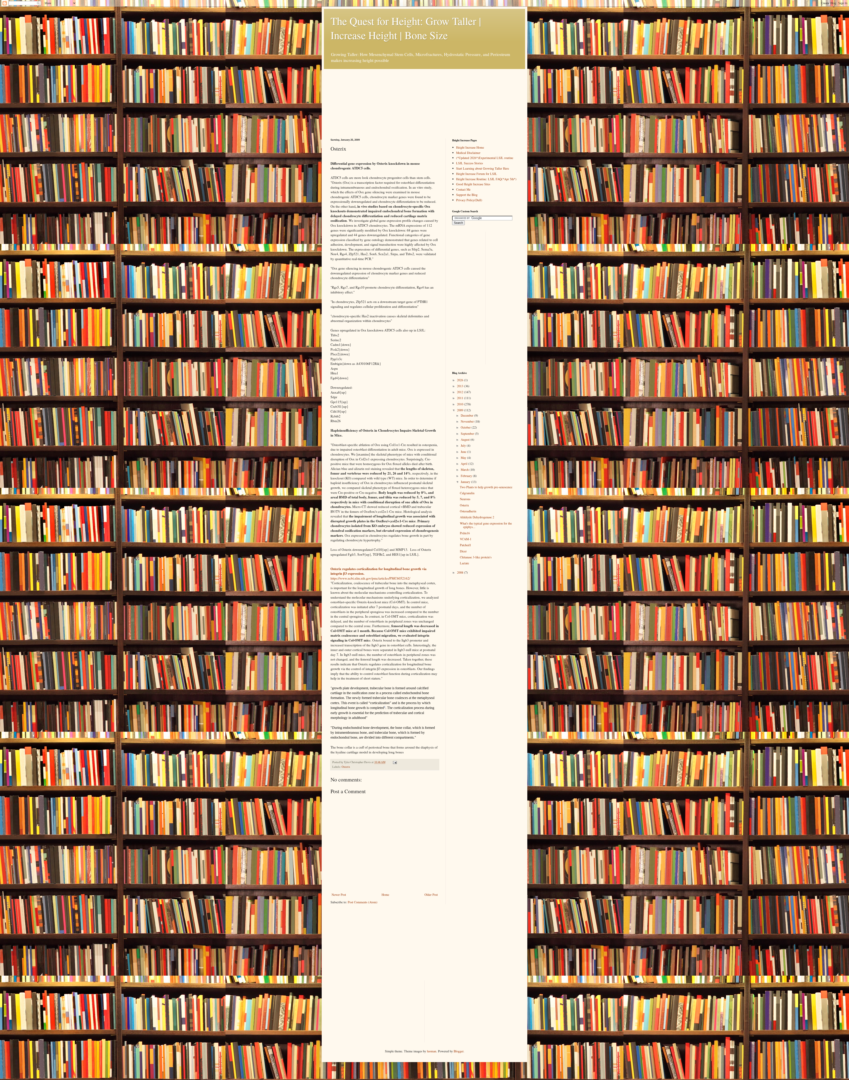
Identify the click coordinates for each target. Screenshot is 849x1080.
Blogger (458, 1051)
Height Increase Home (470, 147)
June (464, 452)
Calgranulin (467, 493)
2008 (460, 572)
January (466, 482)
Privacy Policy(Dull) (469, 200)
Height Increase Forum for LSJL (476, 174)
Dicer (463, 551)
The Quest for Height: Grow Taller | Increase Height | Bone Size (406, 28)
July (464, 445)
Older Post (431, 894)
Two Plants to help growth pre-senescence (486, 487)
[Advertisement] (364, 96)
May (464, 458)
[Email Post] (394, 762)
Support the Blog (467, 195)
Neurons (465, 499)
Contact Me (463, 189)
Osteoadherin (468, 511)
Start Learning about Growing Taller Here (482, 168)
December (467, 415)
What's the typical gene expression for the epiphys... (486, 525)
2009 (460, 410)
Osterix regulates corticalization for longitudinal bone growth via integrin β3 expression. (378, 571)
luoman (431, 1051)
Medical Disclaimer (468, 153)
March (465, 469)
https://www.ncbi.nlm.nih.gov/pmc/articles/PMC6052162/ (370, 578)
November (468, 421)
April (464, 463)
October (466, 427)
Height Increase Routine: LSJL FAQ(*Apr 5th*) (486, 179)
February (467, 476)
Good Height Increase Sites (473, 184)
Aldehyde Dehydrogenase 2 (477, 517)
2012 (460, 392)
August (465, 439)
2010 (460, 404)
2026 (460, 380)
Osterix (346, 767)
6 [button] (384, 707)
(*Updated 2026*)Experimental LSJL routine (484, 158)
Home (385, 894)
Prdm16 (465, 533)
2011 (460, 398)
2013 (460, 386)
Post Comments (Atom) (362, 902)
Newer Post (339, 894)
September (468, 433)
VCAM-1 (465, 539)
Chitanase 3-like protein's (475, 557)
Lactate (464, 563)
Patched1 (465, 545)
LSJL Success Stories (469, 163)
